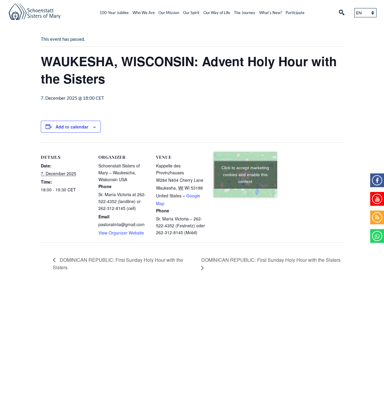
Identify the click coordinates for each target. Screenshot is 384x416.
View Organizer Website (121, 233)
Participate (295, 12)
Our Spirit (191, 12)
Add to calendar (72, 127)
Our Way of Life (216, 12)
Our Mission (168, 12)
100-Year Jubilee (114, 12)
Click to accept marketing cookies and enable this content (245, 174)
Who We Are (144, 12)
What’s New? (270, 12)
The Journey (244, 12)
